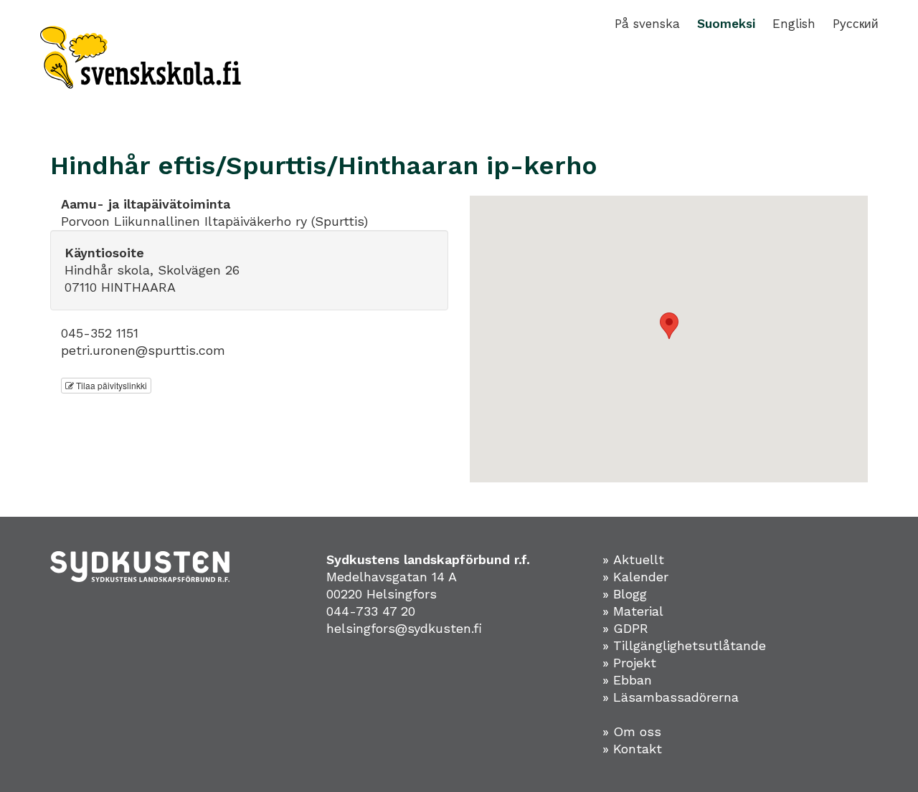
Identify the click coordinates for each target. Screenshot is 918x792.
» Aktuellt (633, 559)
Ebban (632, 679)
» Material (632, 611)
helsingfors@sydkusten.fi (404, 628)
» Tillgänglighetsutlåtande (684, 645)
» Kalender (635, 576)
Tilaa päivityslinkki (110, 385)
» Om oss (631, 731)
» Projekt (629, 662)
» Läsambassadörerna (670, 697)
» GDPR (625, 628)
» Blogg (624, 593)
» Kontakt (632, 748)
